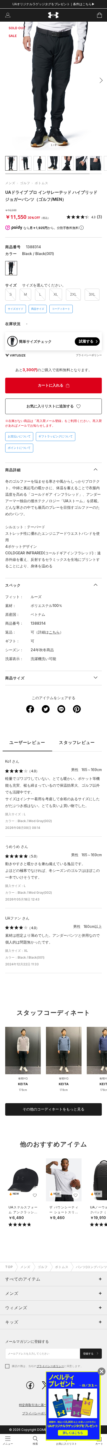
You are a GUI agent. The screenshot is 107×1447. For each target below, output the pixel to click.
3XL (92, 294)
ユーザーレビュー (27, 742)
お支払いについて (19, 436)
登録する (88, 1353)
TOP (9, 1267)
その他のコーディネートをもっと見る (53, 1109)
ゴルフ (25, 183)
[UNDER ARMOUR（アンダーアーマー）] (53, 15)
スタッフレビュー (77, 742)
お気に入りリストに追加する (50, 406)
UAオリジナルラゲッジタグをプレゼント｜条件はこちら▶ (53, 4)
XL (56, 294)
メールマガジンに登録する (27, 1341)
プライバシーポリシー (50, 1366)
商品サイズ (37, 308)
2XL (73, 294)
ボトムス (41, 183)
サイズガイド (15, 308)
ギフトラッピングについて (55, 436)
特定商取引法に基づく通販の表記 (42, 1405)
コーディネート (61, 308)
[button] (100, 80)
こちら (54, 632)
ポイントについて (19, 447)
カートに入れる (50, 385)
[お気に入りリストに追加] (34, 1195)
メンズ (10, 183)
